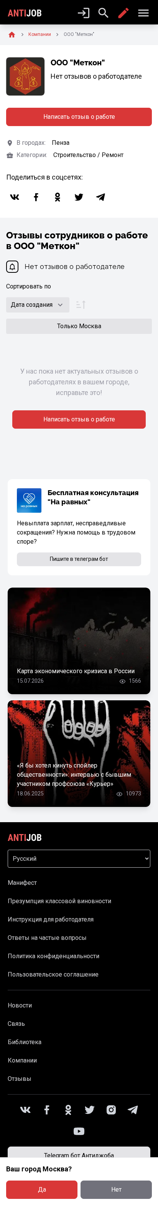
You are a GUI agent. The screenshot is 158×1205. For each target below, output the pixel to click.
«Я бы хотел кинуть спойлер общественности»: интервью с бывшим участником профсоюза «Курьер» (74, 774)
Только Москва (79, 326)
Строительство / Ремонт (88, 155)
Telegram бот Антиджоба (79, 1155)
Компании (22, 1060)
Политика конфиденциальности (53, 956)
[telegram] (100, 197)
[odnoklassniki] (57, 197)
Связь (16, 1023)
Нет (116, 1189)
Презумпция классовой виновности (59, 901)
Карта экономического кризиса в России (76, 671)
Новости (20, 1005)
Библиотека (24, 1042)
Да (42, 1189)
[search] (103, 13)
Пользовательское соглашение (53, 974)
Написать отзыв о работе (79, 116)
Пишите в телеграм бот (79, 559)
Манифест (22, 882)
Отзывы (19, 1078)
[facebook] (36, 197)
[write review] (123, 13)
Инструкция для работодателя (51, 919)
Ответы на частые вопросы (47, 937)
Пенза (60, 142)
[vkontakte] (14, 197)
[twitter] (79, 197)
